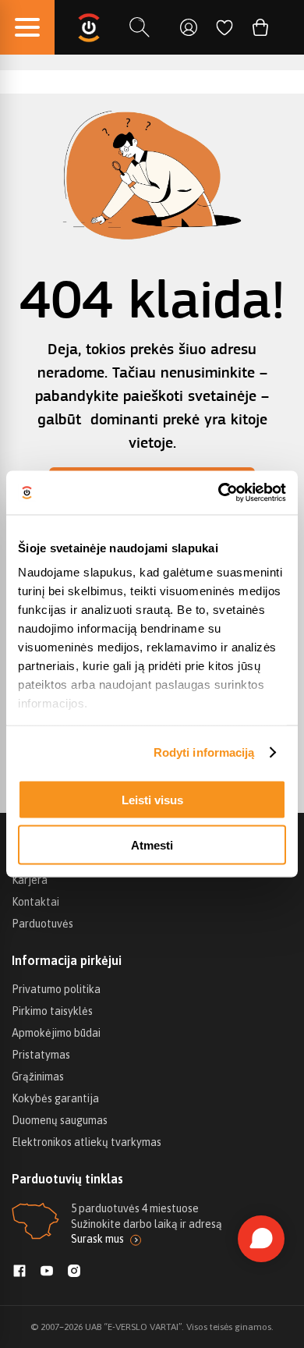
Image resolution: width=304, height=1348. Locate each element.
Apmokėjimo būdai (56, 1033)
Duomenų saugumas (60, 1120)
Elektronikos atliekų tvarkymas (86, 1142)
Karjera (30, 880)
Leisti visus (152, 799)
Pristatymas (41, 1054)
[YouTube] (47, 1272)
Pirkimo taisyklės (52, 1011)
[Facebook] (19, 1272)
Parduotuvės (42, 923)
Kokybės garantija (55, 1098)
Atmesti (152, 845)
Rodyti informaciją (204, 752)
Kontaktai (35, 902)
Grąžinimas (38, 1076)
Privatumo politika (56, 989)
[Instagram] (74, 1272)
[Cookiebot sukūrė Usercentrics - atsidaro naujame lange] (218, 493)
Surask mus (97, 1239)
